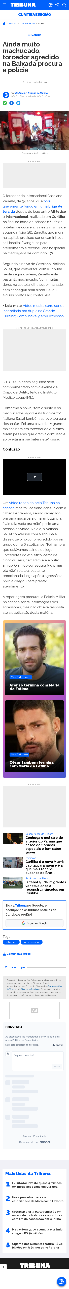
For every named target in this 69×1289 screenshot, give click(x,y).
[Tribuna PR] (35, 1266)
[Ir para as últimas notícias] (50, 5)
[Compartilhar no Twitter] (18, 103)
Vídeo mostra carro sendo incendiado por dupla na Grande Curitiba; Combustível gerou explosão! (33, 311)
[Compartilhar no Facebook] (11, 103)
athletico (11, 942)
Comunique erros (18, 953)
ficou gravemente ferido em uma (32, 206)
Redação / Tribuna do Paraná (31, 93)
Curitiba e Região (34, 14)
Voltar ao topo (15, 967)
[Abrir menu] (4, 5)
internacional (31, 942)
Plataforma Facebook (30, 989)
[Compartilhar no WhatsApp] (5, 103)
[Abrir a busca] (64, 5)
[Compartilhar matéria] (57, 5)
